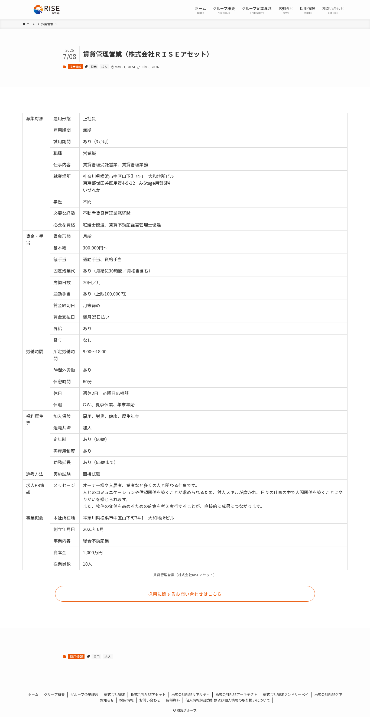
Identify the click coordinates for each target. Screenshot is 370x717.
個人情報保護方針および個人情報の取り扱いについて (228, 700)
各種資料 (173, 700)
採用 (94, 66)
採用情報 (75, 66)
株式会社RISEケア (328, 694)
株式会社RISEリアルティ (190, 694)
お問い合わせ (149, 700)
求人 (104, 66)
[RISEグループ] (46, 9)
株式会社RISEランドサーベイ (286, 694)
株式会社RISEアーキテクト (236, 694)
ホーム (33, 694)
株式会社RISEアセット (148, 694)
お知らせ (107, 700)
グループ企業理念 (84, 694)
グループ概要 (54, 694)
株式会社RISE (114, 694)
